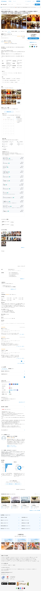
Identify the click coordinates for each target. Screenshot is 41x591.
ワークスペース (17, 557)
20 (10, 123)
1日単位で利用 (17, 111)
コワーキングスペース (27, 558)
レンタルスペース (3, 557)
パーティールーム (22, 557)
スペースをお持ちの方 (28, 1)
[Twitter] (18, 588)
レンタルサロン (27, 557)
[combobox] (20, 4)
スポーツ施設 (34, 559)
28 (11, 125)
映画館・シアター (18, 559)
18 (11, 133)
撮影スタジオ (31, 557)
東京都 (11, 7)
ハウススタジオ (12, 558)
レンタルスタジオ (12, 557)
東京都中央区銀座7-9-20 (9, 61)
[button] (13, 278)
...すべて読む (17, 346)
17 (5, 123)
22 (13, 123)
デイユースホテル (32, 558)
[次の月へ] (13, 117)
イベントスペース (8, 7)
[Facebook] (20, 588)
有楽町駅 (13, 276)
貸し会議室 (7, 557)
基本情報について (10, 368)
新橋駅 (12, 275)
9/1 (6, 128)
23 (3, 125)
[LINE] (16, 588)
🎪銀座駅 (16, 7)
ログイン (34, 1)
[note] (24, 588)
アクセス (5, 31)
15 (13, 120)
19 (8, 123)
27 (10, 125)
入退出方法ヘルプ (13, 289)
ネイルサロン (14, 559)
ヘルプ (15, 1)
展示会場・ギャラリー (29, 559)
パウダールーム (24, 559)
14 (11, 120)
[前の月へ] (3, 117)
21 (11, 123)
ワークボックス (3, 558)
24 (5, 125)
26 (8, 125)
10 (5, 120)
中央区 (13, 7)
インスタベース (3, 7)
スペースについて (4, 368)
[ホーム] (4, 1)
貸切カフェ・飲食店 (9, 559)
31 (5, 128)
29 (13, 125)
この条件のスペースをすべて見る (34, 510)
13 (10, 120)
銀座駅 (14, 272)
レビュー (9, 31)
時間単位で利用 (9, 111)
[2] (24, 361)
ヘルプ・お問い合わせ (21, 31)
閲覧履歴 (10, 1)
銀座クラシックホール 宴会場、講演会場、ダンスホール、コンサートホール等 (26, 7)
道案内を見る (22, 278)
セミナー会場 (35, 557)
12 (8, 120)
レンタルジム (21, 558)
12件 (24, 36)
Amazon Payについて (4, 397)
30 (3, 128)
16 (3, 123)
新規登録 (38, 1)
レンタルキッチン (17, 558)
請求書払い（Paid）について (5, 400)
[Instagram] (22, 588)
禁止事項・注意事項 (14, 31)
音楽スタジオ (7, 558)
